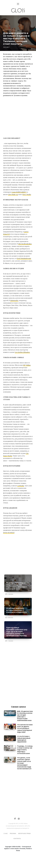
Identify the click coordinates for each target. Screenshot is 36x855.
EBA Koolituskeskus (25, 244)
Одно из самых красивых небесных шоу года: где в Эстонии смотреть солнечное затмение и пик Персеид (16, 632)
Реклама (13, 833)
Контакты (17, 839)
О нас (6, 833)
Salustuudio (14, 300)
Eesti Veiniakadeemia (24, 258)
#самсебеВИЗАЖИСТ (19, 192)
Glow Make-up (13, 194)
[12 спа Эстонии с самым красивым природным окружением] (10, 738)
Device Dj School (8, 533)
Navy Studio (27, 194)
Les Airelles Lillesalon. (22, 352)
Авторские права (24, 833)
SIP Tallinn (26, 365)
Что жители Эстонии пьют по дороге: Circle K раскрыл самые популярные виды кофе (25, 728)
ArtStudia (20, 486)
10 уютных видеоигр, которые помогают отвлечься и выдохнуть (16, 610)
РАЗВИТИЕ (14, 30)
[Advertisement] (18, 117)
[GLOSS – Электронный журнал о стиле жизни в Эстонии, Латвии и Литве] (18, 15)
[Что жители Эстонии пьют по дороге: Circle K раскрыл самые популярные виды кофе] (10, 726)
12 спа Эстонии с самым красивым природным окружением (23, 739)
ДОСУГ (5, 30)
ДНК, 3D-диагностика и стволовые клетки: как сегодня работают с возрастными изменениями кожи (25, 715)
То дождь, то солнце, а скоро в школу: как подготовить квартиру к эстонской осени (16, 586)
